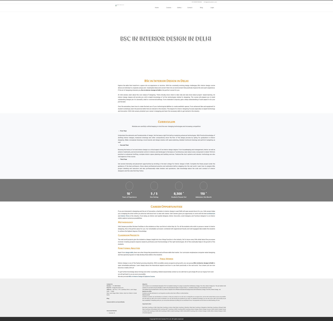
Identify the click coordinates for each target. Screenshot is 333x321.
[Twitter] (112, 306)
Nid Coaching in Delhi (164, 311)
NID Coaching (161, 309)
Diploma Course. (149, 276)
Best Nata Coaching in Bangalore (198, 307)
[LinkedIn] (116, 306)
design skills (129, 252)
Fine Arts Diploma (147, 312)
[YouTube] (131, 306)
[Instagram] (120, 306)
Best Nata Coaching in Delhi (149, 307)
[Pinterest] (127, 306)
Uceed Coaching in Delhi (176, 311)
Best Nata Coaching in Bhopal (215, 307)
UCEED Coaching (178, 309)
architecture (211, 213)
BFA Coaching (186, 309)
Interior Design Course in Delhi (206, 309)
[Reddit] (123, 306)
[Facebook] (108, 306)
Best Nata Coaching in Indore (165, 307)
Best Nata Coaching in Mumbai (181, 307)
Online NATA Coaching (189, 311)
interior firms (125, 216)
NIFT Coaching (169, 309)
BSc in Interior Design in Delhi (203, 311)
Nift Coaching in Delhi (152, 311)
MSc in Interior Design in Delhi (218, 311)
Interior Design (194, 309)
